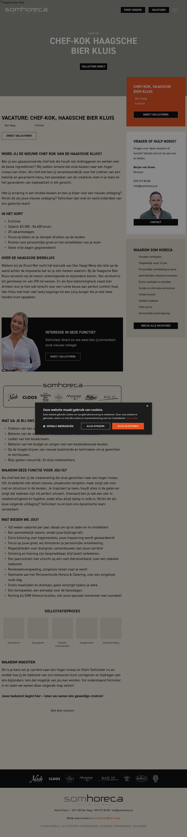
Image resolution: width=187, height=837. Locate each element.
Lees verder (132, 418)
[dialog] (93, 418)
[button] (58, 426)
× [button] (147, 406)
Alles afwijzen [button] (95, 426)
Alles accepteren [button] (128, 426)
